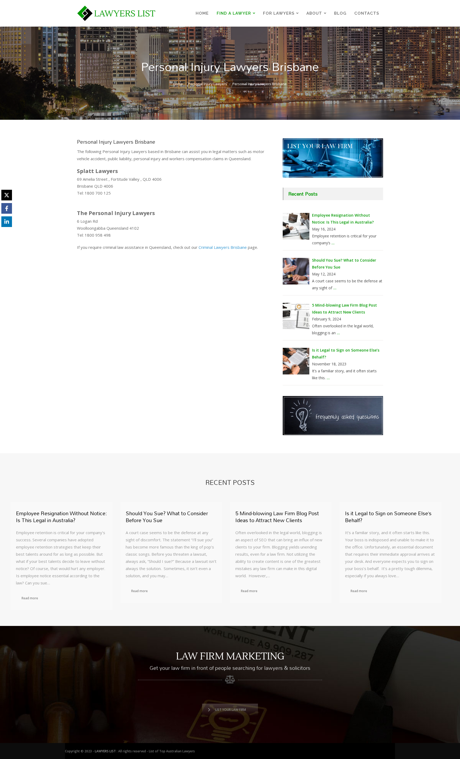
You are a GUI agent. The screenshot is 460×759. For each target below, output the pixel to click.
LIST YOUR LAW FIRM (230, 709)
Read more (30, 598)
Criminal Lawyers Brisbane (223, 247)
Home (178, 83)
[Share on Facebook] (6, 208)
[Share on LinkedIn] (6, 221)
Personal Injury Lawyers (207, 83)
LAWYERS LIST (105, 751)
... (333, 242)
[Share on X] (6, 195)
